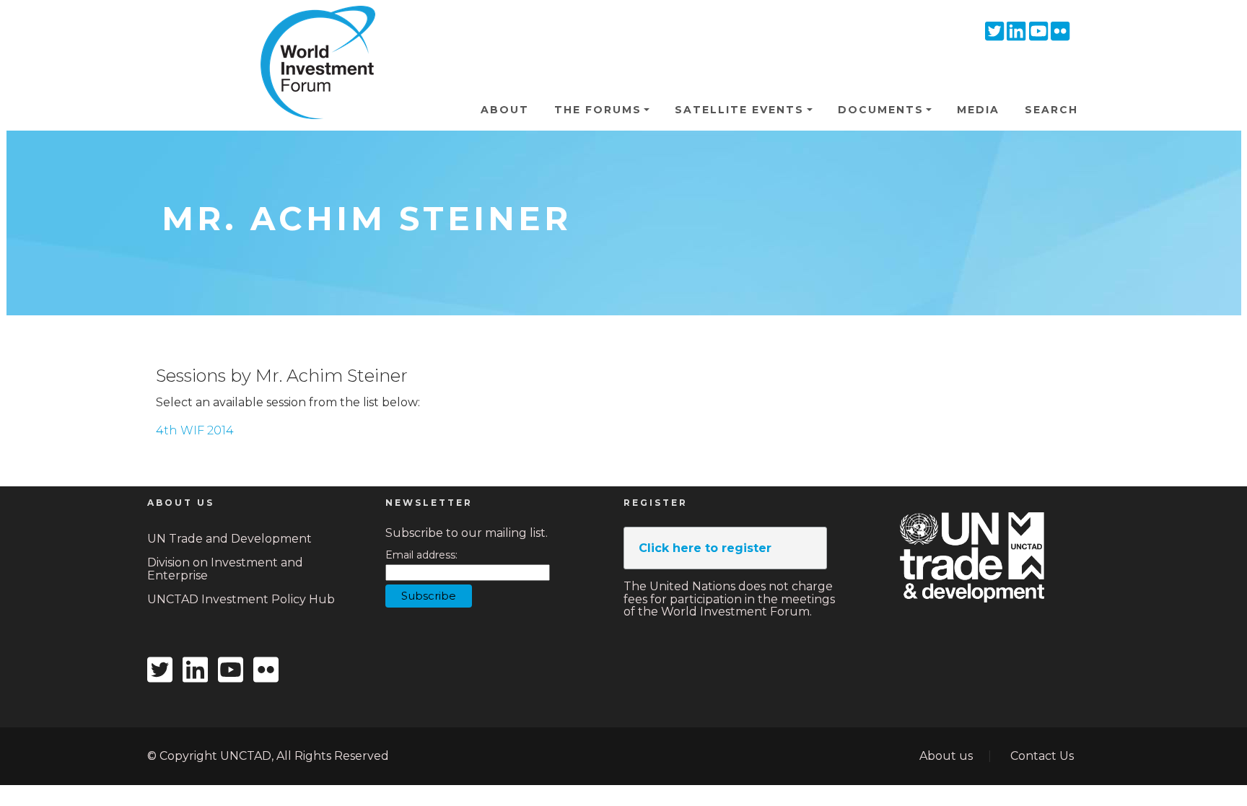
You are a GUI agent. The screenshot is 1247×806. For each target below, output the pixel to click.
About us (946, 756)
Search (1051, 109)
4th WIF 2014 (195, 430)
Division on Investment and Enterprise (225, 569)
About (505, 109)
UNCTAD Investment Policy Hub (241, 599)
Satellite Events (739, 109)
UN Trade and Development (229, 539)
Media (978, 109)
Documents (881, 109)
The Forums (598, 109)
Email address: (421, 555)
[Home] (312, 28)
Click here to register (705, 548)
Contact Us (1042, 756)
